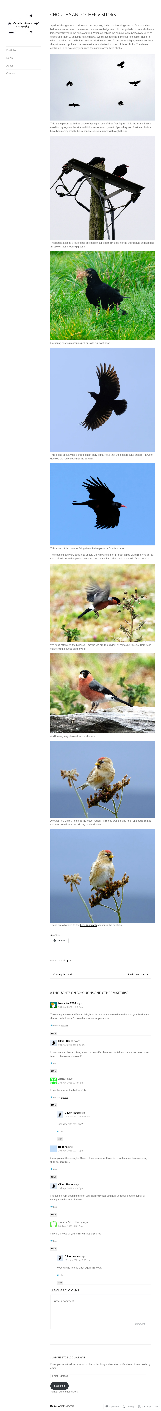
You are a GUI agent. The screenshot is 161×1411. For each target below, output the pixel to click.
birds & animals (88, 925)
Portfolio (11, 50)
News (9, 58)
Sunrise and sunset (137, 974)
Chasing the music (63, 974)
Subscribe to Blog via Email (67, 1357)
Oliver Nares (65, 1041)
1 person (64, 1026)
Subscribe (59, 1385)
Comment (140, 1323)
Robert (62, 1146)
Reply (53, 1033)
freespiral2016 (67, 1003)
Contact (10, 73)
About (9, 65)
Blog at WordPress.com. (62, 1406)
